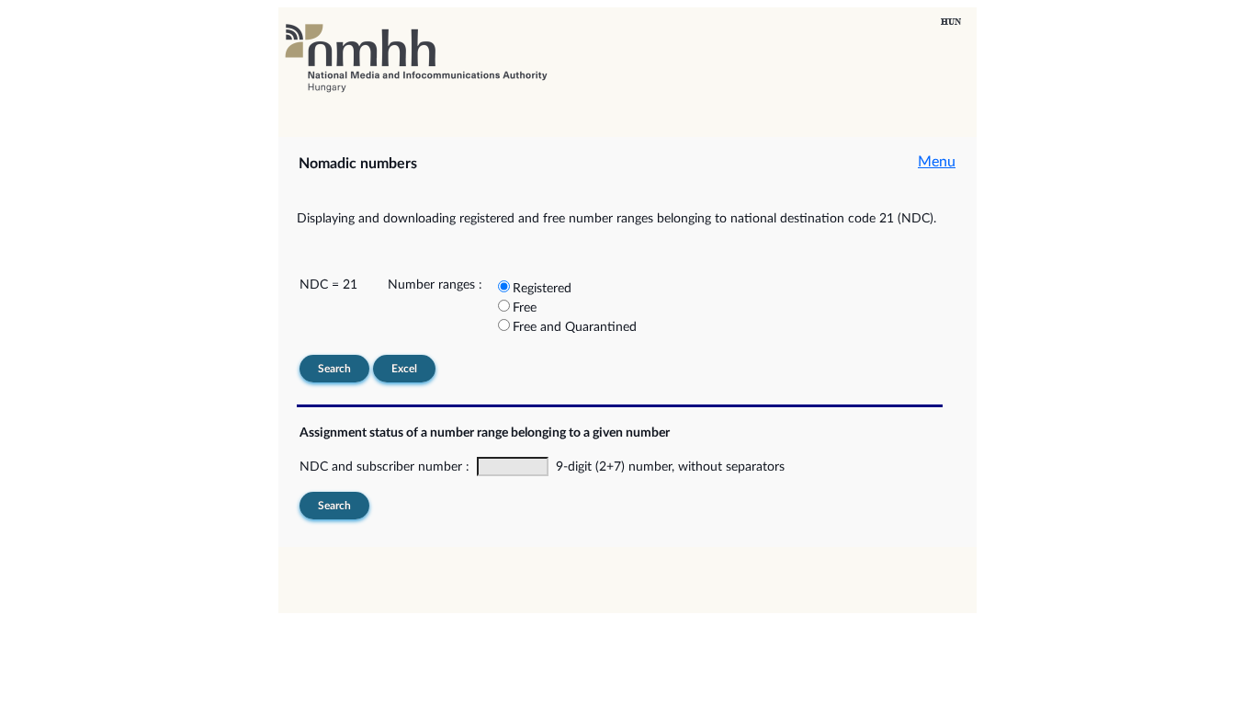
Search (334, 368)
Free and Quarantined (575, 327)
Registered (542, 288)
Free (525, 308)
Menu (936, 161)
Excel (404, 368)
